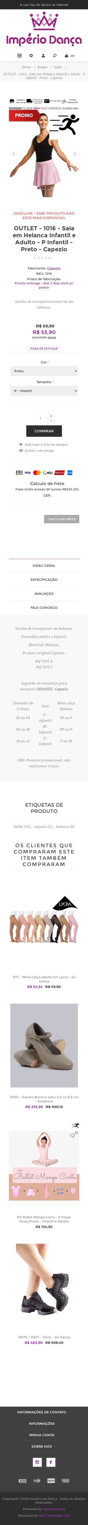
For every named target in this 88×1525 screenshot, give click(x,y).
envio (52, 337)
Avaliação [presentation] (44, 594)
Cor (44, 362)
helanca (62, 827)
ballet (18, 827)
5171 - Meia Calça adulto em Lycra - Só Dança (44, 979)
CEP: (47, 495)
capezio (40, 827)
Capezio (54, 268)
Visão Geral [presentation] (44, 566)
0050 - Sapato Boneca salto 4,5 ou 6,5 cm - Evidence (44, 1099)
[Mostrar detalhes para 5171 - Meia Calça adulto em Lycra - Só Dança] (44, 925)
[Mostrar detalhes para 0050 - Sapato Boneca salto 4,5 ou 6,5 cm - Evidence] (44, 1045)
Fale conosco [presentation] (44, 608)
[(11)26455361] (44, 108)
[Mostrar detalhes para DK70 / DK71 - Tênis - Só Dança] (44, 1285)
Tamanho (44, 382)
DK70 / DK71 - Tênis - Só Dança (44, 1337)
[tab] (44, 565)
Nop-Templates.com (54, 1515)
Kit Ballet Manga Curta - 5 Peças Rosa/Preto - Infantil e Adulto (44, 1219)
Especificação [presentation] (44, 580)
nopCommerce (53, 1509)
